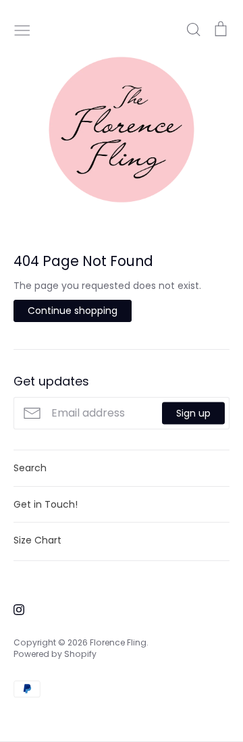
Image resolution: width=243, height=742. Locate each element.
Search (30, 468)
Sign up (193, 412)
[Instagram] (13, 609)
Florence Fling (118, 642)
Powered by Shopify (55, 654)
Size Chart (37, 540)
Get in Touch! (46, 504)
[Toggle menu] (22, 29)
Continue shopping (72, 310)
